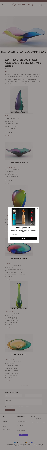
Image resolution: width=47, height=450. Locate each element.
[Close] (37, 208)
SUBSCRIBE (23, 238)
